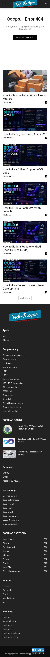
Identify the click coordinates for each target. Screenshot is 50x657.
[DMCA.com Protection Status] (38, 654)
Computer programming (13, 355)
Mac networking (10, 496)
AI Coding (6, 129)
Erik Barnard (8, 102)
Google (6, 594)
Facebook (7, 590)
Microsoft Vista (9, 621)
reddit (5, 602)
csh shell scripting (10, 411)
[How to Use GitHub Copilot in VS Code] (25, 155)
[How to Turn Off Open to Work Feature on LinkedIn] (7, 429)
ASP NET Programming (13, 383)
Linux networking (10, 524)
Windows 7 (7, 625)
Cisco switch (8, 512)
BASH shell (7, 391)
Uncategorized (8, 91)
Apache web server (11, 379)
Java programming (11, 367)
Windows (7, 617)
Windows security (10, 637)
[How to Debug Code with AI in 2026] (25, 119)
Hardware (7, 363)
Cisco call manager (11, 500)
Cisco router (8, 508)
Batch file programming (13, 403)
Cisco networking (10, 516)
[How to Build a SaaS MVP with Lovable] (25, 193)
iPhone (6, 340)
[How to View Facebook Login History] (9, 454)
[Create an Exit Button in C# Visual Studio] (9, 442)
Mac (4, 336)
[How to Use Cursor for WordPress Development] (25, 271)
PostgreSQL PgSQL (11, 481)
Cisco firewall (8, 504)
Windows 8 (7, 629)
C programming (9, 359)
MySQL (6, 473)
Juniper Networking (11, 520)
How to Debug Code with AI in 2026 (24, 134)
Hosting (6, 586)
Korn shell (7, 399)
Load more (24, 298)
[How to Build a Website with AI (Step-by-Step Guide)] (25, 232)
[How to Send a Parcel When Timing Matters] (25, 81)
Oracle (5, 477)
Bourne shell (8, 395)
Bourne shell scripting (12, 407)
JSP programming (10, 387)
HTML (5, 371)
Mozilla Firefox (9, 598)
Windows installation (11, 633)
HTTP (5, 375)
